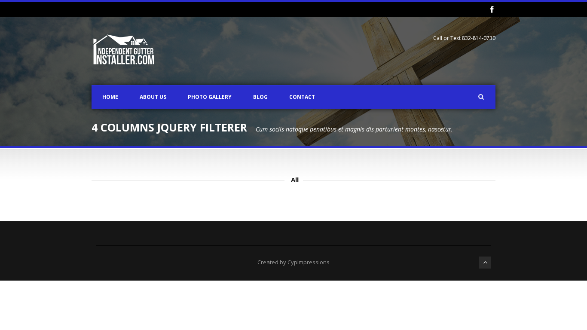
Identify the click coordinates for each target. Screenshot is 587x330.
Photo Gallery (210, 97)
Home (110, 97)
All (295, 179)
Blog (260, 97)
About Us (153, 97)
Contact (302, 97)
